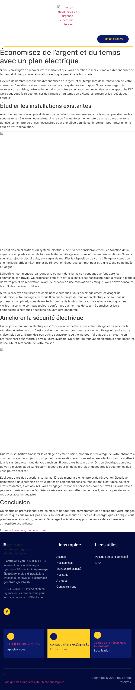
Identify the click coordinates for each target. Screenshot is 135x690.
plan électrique (36, 530)
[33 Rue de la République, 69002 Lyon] (97, 635)
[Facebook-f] (7, 611)
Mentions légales (53, 682)
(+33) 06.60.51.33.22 (23, 644)
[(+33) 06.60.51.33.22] (10, 636)
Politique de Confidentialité (22, 682)
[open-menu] (5, 39)
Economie (18, 530)
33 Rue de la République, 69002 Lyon (110, 644)
